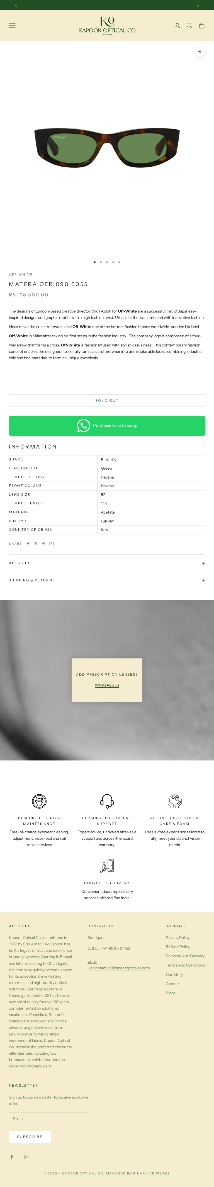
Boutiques (96, 937)
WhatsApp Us (107, 685)
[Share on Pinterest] (44, 543)
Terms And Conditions (185, 965)
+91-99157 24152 (115, 948)
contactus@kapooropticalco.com (121, 967)
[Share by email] (51, 543)
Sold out (107, 400)
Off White (21, 274)
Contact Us (101, 926)
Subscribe (30, 1136)
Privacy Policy (177, 937)
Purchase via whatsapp (115, 425)
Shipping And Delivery (185, 955)
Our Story (174, 974)
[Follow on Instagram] (26, 1157)
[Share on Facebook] (28, 543)
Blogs (171, 992)
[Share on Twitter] (36, 543)
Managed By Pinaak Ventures (138, 1173)
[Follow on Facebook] (11, 1157)
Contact (173, 983)
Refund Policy (178, 946)
